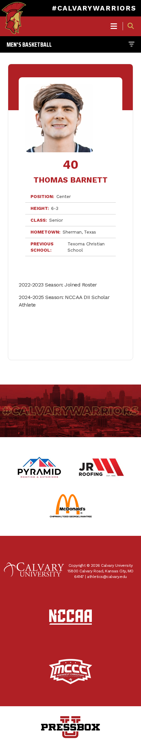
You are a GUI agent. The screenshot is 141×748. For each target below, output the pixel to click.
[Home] (14, 12)
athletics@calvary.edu (107, 576)
